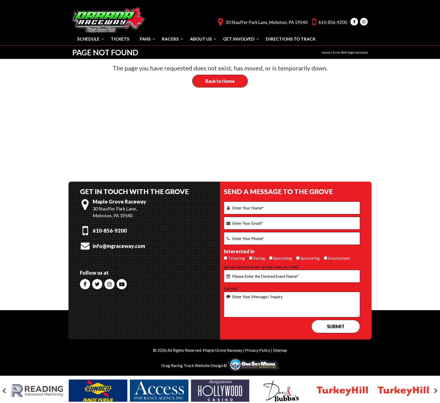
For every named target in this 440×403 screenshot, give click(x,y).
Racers (170, 39)
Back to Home (220, 81)
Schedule (88, 39)
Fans (145, 39)
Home (326, 52)
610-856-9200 (333, 22)
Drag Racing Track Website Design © (194, 365)
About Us (201, 39)
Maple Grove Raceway (222, 350)
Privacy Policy (257, 350)
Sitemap (280, 350)
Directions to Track (290, 39)
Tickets (120, 39)
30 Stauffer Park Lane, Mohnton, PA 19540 (267, 22)
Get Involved (239, 39)
